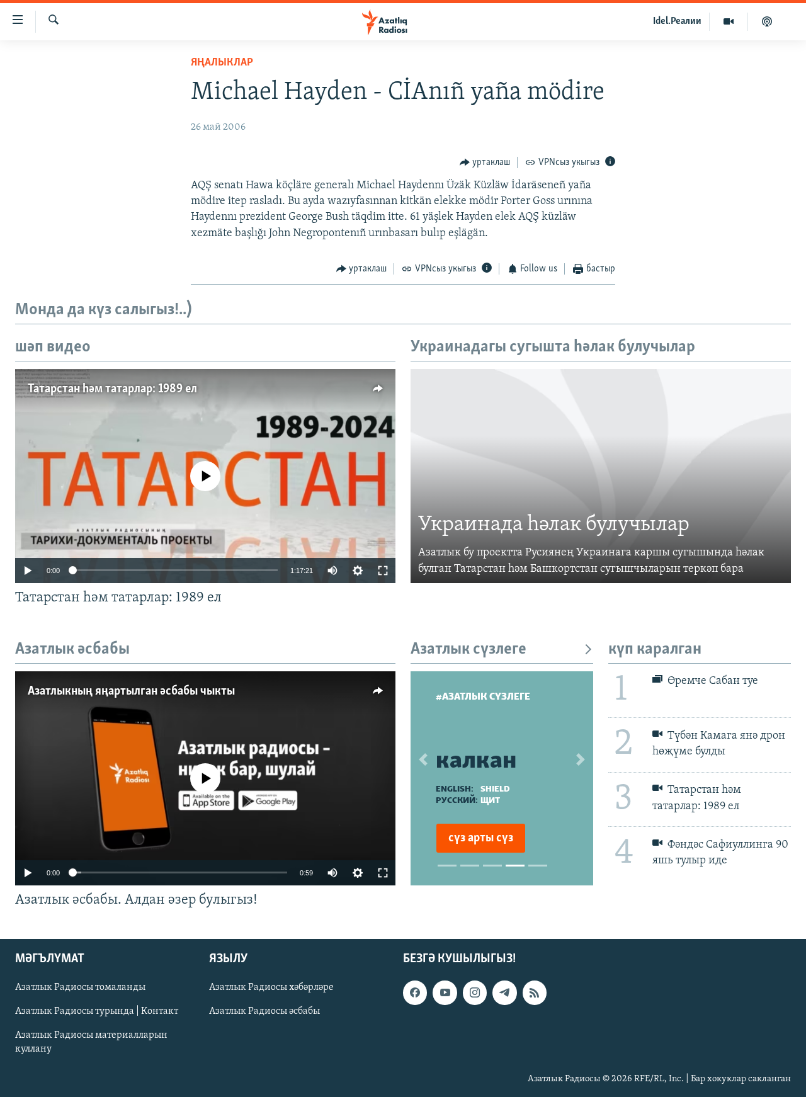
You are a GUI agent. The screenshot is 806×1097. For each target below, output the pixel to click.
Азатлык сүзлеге (468, 649)
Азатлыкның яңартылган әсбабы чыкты (131, 691)
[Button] (485, 162)
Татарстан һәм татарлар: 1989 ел (112, 389)
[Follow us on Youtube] (445, 992)
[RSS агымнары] (535, 992)
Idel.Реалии (677, 21)
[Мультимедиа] (729, 21)
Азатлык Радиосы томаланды (80, 987)
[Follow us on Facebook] (415, 992)
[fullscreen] (382, 570)
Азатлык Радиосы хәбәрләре (271, 987)
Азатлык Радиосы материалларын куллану (91, 1042)
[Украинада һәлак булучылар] (601, 476)
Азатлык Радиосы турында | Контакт (96, 1011)
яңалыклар (222, 63)
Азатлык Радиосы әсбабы (264, 1011)
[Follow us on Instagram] (475, 992)
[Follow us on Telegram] (504, 992)
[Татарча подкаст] (767, 21)
